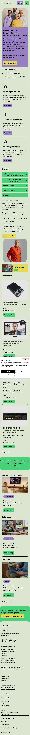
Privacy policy (25, 359)
